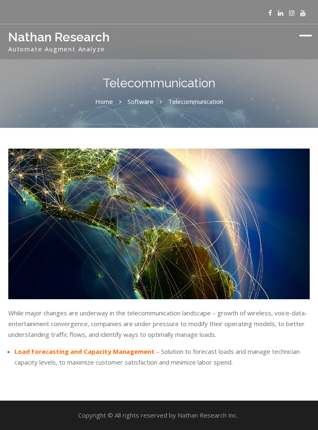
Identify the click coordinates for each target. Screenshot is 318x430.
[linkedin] (280, 13)
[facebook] (270, 13)
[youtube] (303, 13)
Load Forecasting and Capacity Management (84, 351)
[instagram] (291, 13)
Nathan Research (59, 37)
